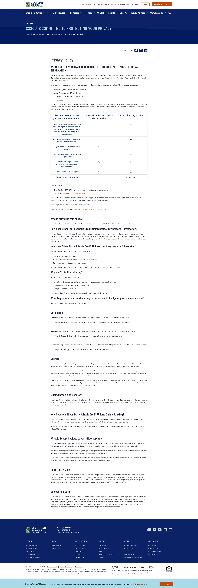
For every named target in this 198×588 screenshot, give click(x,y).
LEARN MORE (142, 584)
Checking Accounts (32, 545)
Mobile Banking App (154, 548)
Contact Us (90, 4)
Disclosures (78, 566)
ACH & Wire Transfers (154, 551)
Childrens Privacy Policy (66, 566)
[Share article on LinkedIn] (145, 50)
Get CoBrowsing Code (130, 545)
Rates (82, 4)
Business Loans (55, 548)
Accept (166, 584)
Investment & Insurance (33, 557)
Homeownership (80, 548)
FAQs (125, 551)
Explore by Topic (80, 545)
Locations (135, 4)
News (100, 551)
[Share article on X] (141, 50)
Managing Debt (79, 557)
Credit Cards (30, 551)
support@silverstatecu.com (71, 532)
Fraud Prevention (128, 554)
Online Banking (152, 545)
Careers (100, 4)
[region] (99, 583)
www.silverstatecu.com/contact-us (95, 209)
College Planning (80, 551)
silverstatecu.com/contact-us (75, 193)
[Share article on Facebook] (136, 50)
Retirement (78, 554)
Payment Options (153, 554)
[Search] (169, 12)
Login (145, 4)
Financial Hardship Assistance (132, 557)
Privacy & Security (52, 566)
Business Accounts (56, 545)
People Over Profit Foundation (117, 4)
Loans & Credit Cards (32, 554)
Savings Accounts (31, 548)
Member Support (128, 548)
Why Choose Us (104, 548)
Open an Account (161, 4)
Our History (102, 545)
